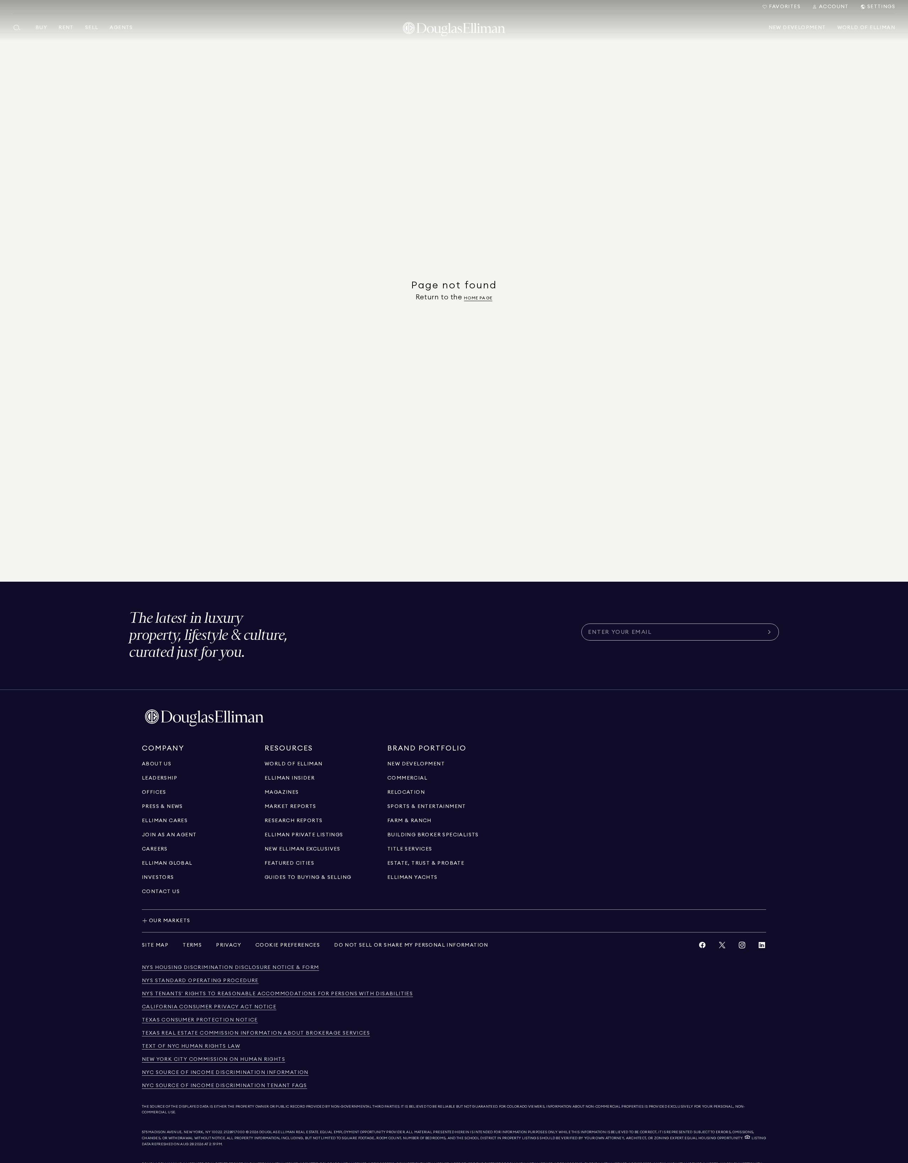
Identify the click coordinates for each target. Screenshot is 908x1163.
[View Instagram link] (742, 947)
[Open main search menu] (20, 27)
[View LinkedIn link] (762, 947)
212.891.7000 (234, 1132)
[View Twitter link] (722, 947)
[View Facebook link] (702, 947)
